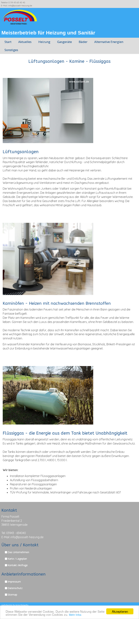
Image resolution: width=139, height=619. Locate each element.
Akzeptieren (120, 611)
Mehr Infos (75, 614)
